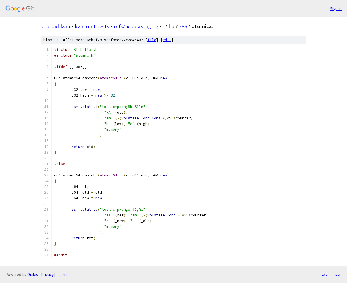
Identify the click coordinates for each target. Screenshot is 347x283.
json (337, 274)
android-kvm (55, 26)
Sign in (336, 8)
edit (167, 40)
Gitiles (32, 274)
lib (172, 26)
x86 (183, 26)
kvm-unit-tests (92, 26)
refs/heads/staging (136, 26)
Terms (62, 274)
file (151, 40)
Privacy (47, 274)
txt (324, 274)
